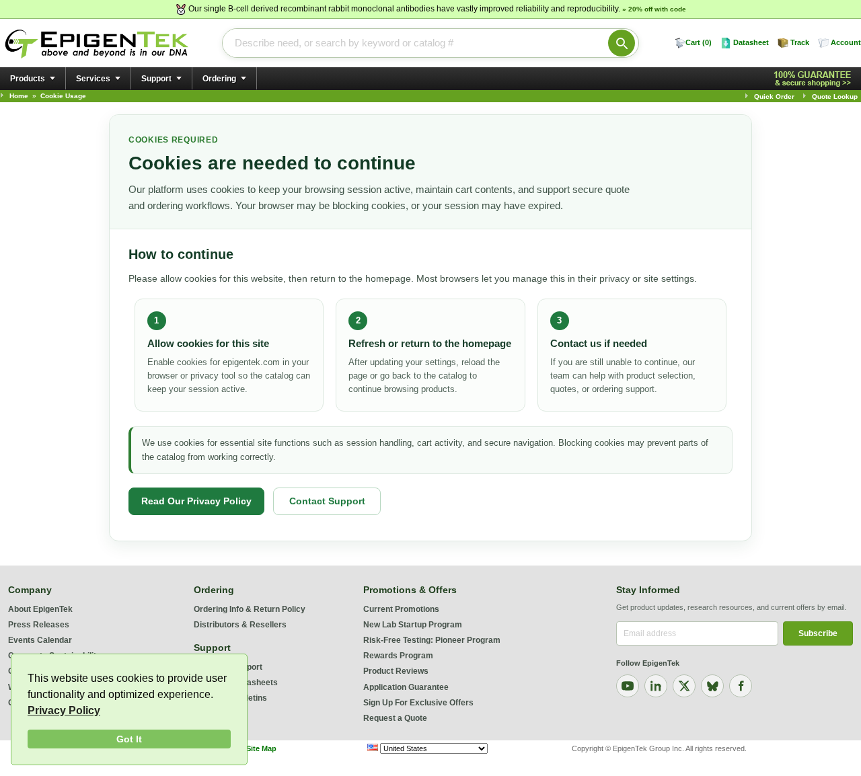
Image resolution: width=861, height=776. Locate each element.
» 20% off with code (654, 9)
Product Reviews (395, 671)
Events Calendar (40, 640)
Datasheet (751, 42)
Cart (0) (698, 42)
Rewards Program (398, 655)
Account (846, 42)
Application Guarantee (406, 687)
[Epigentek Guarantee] (815, 79)
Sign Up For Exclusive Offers (418, 702)
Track (799, 42)
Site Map (261, 748)
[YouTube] (627, 685)
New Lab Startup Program (412, 624)
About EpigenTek (40, 609)
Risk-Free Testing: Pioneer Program (431, 640)
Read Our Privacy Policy (196, 501)
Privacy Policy (64, 710)
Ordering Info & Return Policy (249, 609)
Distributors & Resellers (240, 624)
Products (27, 78)
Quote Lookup (835, 96)
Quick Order (774, 96)
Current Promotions (401, 609)
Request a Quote (395, 718)
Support (156, 78)
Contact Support (327, 501)
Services (93, 78)
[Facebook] (740, 685)
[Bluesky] (712, 685)
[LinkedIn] (655, 685)
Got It (129, 739)
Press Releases (38, 624)
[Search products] (621, 43)
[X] (684, 685)
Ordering (219, 78)
